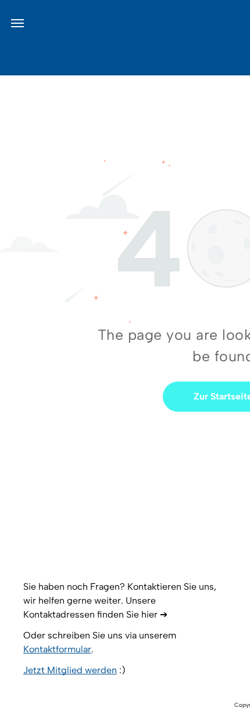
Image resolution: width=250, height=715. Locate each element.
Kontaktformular (57, 649)
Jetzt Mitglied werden (70, 670)
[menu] (17, 23)
